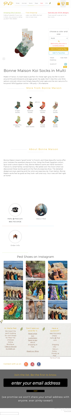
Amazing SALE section (12, 13)
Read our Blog (33, 351)
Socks (30, 3)
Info (46, 3)
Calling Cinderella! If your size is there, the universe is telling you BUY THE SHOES (13, 17)
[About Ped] (41, 222)
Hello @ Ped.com (15, 219)
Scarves (24, 3)
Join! (35, 391)
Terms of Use (55, 358)
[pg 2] (37, 102)
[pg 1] (31, 102)
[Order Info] (15, 248)
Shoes (18, 3)
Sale (41, 3)
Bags (36, 3)
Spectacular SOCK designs (58, 13)
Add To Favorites (59, 53)
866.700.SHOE (15, 222)
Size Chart (63, 57)
